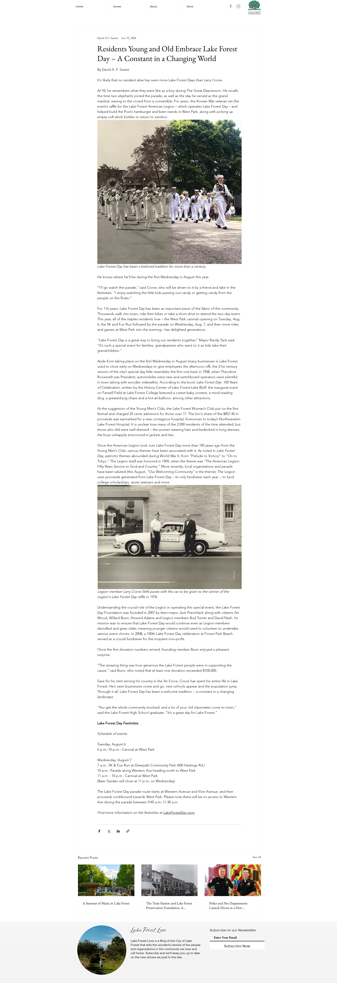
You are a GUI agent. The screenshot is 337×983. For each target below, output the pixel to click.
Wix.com (128, 981)
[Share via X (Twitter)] (109, 831)
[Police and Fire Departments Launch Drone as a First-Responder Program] (233, 880)
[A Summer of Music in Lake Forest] (106, 880)
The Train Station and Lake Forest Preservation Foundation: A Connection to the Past (169, 905)
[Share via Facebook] (99, 831)
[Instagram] (238, 6)
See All (257, 857)
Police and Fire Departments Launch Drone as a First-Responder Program (228, 905)
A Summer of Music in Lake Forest (106, 903)
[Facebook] (230, 6)
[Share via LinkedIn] (118, 831)
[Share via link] (128, 831)
